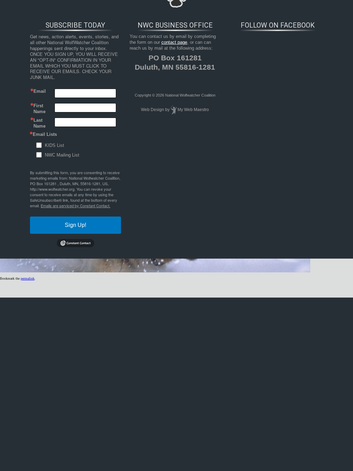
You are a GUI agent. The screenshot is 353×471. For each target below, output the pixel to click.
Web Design (152, 109)
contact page (174, 42)
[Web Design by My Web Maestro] (173, 109)
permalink (27, 278)
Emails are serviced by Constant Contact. (75, 205)
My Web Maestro (193, 109)
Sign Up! (75, 225)
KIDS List (54, 145)
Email (39, 91)
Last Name (39, 123)
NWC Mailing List (62, 155)
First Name (39, 108)
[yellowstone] (155, 271)
